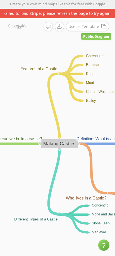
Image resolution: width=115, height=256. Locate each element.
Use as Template (83, 26)
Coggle (99, 4)
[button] (103, 245)
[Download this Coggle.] (59, 26)
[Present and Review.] (48, 26)
